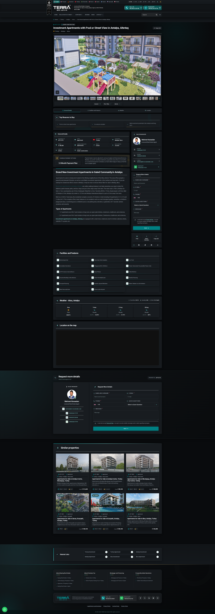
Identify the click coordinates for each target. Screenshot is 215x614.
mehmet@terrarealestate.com (73, 409)
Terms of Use (149, 219)
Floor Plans (107, 104)
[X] (145, 598)
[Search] (156, 14)
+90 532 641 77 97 (73, 413)
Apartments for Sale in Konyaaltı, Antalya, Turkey (105, 519)
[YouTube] (153, 598)
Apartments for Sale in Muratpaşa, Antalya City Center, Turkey (141, 480)
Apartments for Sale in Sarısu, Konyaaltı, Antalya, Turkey (70, 519)
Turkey (57, 31)
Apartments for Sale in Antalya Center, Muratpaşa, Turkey (69, 480)
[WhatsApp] (4, 609)
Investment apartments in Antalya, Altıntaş (69, 219)
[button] (57, 92)
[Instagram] (157, 598)
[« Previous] (56, 65)
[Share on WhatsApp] (158, 245)
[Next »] (159, 65)
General (97, 104)
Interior (117, 104)
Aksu (68, 31)
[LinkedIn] (149, 598)
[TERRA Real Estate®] (63, 598)
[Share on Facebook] (139, 245)
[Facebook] (140, 598)
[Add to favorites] (160, 2)
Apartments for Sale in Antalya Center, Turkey (107, 479)
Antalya (63, 31)
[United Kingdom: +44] (135, 198)
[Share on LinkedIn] (151, 245)
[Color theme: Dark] (157, 2)
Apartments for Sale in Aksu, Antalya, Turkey (142, 518)
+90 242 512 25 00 (73, 417)
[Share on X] (145, 245)
